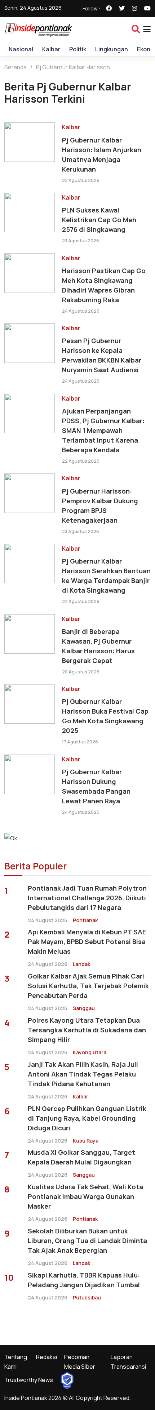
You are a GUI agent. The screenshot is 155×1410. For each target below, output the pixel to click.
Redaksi (46, 1357)
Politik (77, 49)
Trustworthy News (28, 1380)
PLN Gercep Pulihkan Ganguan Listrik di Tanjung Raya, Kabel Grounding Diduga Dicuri (87, 1118)
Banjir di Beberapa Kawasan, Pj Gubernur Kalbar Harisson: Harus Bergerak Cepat (98, 646)
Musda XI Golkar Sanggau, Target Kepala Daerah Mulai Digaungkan (81, 1157)
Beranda (15, 67)
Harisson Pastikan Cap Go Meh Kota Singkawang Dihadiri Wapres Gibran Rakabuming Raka (104, 285)
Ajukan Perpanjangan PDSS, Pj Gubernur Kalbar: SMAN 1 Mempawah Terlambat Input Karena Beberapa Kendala (103, 430)
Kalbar (51, 49)
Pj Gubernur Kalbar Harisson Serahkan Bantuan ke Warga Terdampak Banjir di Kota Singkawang (106, 575)
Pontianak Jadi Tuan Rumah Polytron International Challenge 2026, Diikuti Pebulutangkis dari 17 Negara (87, 898)
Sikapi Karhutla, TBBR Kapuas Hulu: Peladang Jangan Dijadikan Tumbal (84, 1280)
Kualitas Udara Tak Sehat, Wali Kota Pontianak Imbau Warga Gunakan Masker (85, 1196)
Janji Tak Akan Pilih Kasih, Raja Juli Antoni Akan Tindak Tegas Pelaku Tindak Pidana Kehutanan (83, 1074)
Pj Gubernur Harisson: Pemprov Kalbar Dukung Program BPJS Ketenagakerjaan (100, 505)
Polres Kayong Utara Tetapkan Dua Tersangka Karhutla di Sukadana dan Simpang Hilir (87, 1030)
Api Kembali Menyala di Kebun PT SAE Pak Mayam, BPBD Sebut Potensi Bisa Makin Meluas (87, 942)
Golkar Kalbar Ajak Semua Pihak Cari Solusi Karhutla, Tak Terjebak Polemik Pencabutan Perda (88, 986)
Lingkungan (111, 49)
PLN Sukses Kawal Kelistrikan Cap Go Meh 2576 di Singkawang (99, 220)
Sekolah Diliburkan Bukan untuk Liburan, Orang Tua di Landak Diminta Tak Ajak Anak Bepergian (87, 1241)
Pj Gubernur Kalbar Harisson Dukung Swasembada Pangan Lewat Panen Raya (96, 786)
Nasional (21, 49)
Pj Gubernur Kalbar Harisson (73, 67)
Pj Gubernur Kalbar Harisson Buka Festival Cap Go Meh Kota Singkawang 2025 (105, 716)
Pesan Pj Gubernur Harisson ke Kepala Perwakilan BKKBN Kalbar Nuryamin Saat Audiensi (101, 355)
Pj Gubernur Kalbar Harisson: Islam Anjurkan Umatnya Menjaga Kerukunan (101, 154)
